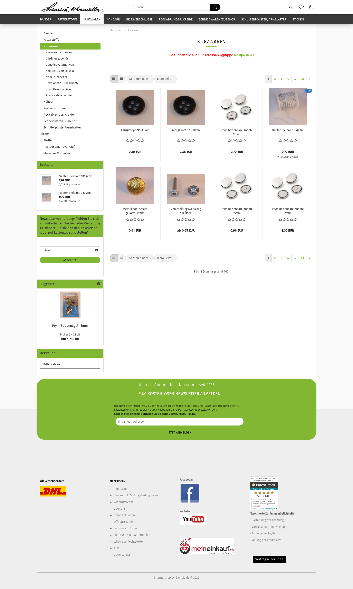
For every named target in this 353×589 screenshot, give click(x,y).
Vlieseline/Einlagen (56, 153)
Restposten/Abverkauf (59, 147)
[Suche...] (215, 7)
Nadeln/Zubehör (56, 77)
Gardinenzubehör (57, 58)
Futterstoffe (67, 19)
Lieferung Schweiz (125, 528)
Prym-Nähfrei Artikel (59, 95)
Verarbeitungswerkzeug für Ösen (186, 211)
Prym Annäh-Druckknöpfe (62, 83)
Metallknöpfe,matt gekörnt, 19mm (135, 211)
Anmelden (70, 260)
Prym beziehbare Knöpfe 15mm (237, 211)
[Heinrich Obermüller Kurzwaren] (74, 7)
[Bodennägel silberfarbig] (70, 305)
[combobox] (140, 79)
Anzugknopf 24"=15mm (135, 130)
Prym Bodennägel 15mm (70, 326)
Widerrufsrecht (123, 502)
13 (302, 79)
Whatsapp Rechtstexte (128, 541)
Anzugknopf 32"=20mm (186, 130)
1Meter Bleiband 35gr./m (288, 130)
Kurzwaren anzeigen (59, 52)
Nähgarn (113, 19)
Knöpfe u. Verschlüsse (60, 71)
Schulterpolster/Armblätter (263, 19)
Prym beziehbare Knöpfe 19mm (288, 211)
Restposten (243, 55)
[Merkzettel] (301, 7)
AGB (116, 548)
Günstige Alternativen (60, 64)
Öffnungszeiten (124, 522)
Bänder (45, 19)
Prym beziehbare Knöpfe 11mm (237, 132)
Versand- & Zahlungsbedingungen (136, 495)
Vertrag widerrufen (269, 559)
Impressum (121, 489)
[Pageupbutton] (342, 583)
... (295, 79)
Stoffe (47, 140)
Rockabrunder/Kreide (176, 19)
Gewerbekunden (124, 515)
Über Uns (120, 508)
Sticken (298, 19)
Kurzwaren (92, 19)
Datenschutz (122, 554)
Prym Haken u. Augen (59, 89)
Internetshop (162, 577)
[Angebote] (98, 284)
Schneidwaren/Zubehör (217, 19)
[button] (291, 7)
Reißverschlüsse (139, 19)
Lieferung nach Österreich (131, 535)
